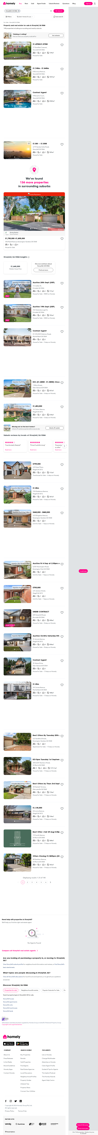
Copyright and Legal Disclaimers (12, 1024)
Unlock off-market (54, 428)
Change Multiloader (48, 1058)
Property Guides (25, 1080)
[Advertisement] (34, 123)
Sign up (88, 3)
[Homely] (16, 1037)
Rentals (22, 1058)
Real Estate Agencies (27, 1069)
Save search (59, 17)
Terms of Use (22, 1111)
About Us (7, 1055)
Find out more (43, 270)
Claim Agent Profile (48, 1066)
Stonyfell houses (8, 999)
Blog (74, 3)
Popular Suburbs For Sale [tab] (51, 990)
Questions (65, 3)
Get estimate (56, 35)
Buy (20, 3)
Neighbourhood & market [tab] (29, 990)
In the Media (8, 1062)
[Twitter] (16, 1101)
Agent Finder (41, 3)
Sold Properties (25, 1062)
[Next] (64, 446)
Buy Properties (25, 1055)
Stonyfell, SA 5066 (14, 22)
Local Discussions (26, 1073)
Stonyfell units (8, 1005)
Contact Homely (9, 1073)
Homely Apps (8, 1069)
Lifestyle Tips (24, 1084)
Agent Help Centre (48, 1080)
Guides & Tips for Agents (50, 1069)
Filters (10, 17)
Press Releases (8, 1058)
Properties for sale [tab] (11, 990)
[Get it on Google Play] (22, 1044)
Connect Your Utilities (27, 1091)
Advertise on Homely (49, 1062)
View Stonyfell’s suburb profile (13, 964)
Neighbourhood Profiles (28, 1076)
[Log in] (94, 3)
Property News (25, 1087)
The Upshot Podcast (48, 1073)
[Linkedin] (21, 1101)
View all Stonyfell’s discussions (13, 977)
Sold (32, 3)
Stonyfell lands (8, 1011)
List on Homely (47, 1055)
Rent (26, 3)
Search (60, 11)
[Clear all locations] (51, 11)
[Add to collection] (62, 45)
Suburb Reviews (54, 3)
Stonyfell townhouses (10, 1008)
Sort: (25, 17)
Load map (83, 571)
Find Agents (24, 1066)
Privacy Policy (9, 1111)
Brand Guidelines (9, 1066)
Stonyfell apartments (10, 1002)
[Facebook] (6, 1101)
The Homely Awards (48, 1076)
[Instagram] (11, 1101)
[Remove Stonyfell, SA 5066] (19, 11)
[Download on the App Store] (9, 1044)
